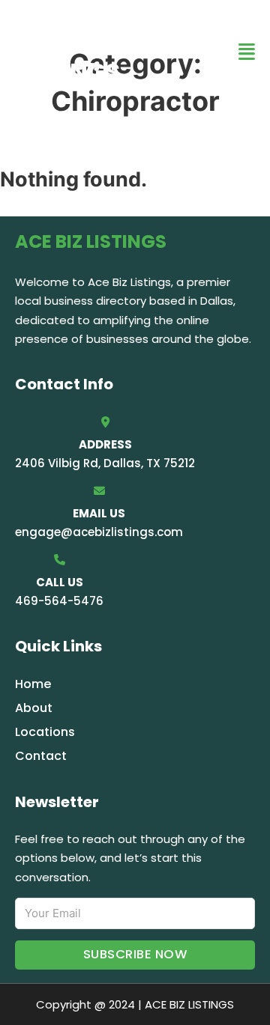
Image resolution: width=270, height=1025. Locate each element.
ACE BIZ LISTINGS (67, 51)
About (33, 708)
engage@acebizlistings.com (99, 532)
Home (33, 684)
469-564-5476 (59, 601)
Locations (45, 731)
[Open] (246, 52)
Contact (41, 755)
